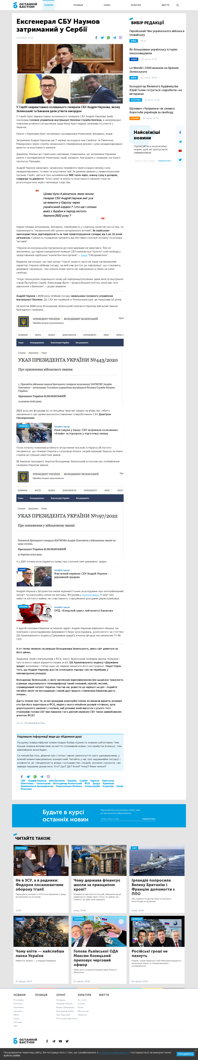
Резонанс (26, 789)
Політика (21, 848)
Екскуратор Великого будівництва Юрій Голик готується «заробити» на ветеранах (155, 90)
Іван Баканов (57, 780)
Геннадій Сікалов (64, 1003)
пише (84, 255)
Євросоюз (108, 780)
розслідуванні (90, 594)
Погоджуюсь (185, 1054)
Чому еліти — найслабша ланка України (40, 953)
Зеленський (43, 783)
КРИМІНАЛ (24, 426)
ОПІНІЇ (107, 5)
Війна (16, 1015)
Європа (94, 780)
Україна (72, 780)
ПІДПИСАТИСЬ (164, 161)
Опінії (77, 848)
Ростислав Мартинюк (67, 1018)
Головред (60, 1000)
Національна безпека (69, 786)
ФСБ (87, 783)
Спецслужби (92, 786)
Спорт (16, 1018)
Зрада (96, 783)
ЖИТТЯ (165, 5)
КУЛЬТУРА (136, 5)
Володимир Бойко (65, 1011)
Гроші (119, 786)
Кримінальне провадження (37, 786)
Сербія (83, 780)
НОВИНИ (48, 5)
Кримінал (108, 783)
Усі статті (82, 1000)
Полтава (17, 1022)
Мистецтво (83, 1011)
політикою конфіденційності (114, 1052)
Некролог (82, 1015)
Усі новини (18, 1000)
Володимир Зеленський (67, 783)
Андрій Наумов (37, 780)
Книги (80, 1007)
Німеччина (27, 783)
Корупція (108, 786)
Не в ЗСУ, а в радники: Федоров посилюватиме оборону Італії (39, 885)
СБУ (23, 780)
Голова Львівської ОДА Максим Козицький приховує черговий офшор (96, 958)
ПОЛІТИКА (136, 100)
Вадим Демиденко (65, 1007)
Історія (81, 1003)
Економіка (18, 1007)
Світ (134, 848)
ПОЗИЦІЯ (78, 5)
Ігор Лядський (63, 1015)
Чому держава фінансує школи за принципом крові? (97, 885)
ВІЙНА (133, 41)
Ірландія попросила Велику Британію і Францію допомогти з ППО (153, 887)
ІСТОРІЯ (135, 118)
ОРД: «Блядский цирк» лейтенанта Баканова (83, 610)
